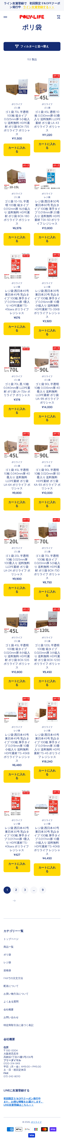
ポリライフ (36, 1122)
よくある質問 (11, 1001)
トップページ (11, 939)
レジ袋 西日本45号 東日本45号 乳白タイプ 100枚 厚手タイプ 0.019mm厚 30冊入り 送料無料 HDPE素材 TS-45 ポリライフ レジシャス (47, 746)
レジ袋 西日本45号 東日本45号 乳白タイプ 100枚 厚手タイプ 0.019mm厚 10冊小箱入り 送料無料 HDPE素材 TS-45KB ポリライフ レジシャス (17, 747)
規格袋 (7, 970)
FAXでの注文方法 (13, 978)
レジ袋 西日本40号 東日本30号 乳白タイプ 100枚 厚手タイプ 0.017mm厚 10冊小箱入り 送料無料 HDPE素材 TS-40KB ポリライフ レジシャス (47, 841)
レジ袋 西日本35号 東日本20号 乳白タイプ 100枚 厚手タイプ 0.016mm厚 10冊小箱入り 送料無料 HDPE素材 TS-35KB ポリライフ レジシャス (47, 303)
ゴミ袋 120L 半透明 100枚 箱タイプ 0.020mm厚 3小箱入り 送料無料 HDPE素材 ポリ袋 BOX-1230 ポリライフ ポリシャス (47, 656)
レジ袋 (7, 962)
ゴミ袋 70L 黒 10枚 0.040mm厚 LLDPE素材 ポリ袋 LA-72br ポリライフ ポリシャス (17, 389)
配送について (11, 986)
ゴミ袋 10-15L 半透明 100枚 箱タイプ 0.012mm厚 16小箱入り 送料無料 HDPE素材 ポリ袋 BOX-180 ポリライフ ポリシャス (17, 212)
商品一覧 (9, 946)
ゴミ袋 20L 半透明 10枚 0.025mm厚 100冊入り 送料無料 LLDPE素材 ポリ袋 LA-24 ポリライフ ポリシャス (17, 565)
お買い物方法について (16, 993)
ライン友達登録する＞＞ (38, 7)
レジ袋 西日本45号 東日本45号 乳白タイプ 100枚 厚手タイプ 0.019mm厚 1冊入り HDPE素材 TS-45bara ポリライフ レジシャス (17, 302)
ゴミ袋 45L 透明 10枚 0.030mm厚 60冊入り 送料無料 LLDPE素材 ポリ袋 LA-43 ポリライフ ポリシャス (47, 121)
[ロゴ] (32, 17)
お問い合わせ (11, 1017)
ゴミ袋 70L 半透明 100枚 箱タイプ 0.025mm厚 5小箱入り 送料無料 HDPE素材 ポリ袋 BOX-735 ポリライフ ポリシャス (17, 123)
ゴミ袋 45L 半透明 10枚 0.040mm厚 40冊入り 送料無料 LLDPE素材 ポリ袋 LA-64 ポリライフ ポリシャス (17, 479)
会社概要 (9, 1009)
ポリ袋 (7, 954)
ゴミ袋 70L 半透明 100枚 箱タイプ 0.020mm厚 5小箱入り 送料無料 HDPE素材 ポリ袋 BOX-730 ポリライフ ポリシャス (47, 567)
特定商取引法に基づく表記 (18, 1025)
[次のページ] (13, 900)
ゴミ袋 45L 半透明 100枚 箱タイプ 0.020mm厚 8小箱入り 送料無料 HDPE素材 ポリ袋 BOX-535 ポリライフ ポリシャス (17, 656)
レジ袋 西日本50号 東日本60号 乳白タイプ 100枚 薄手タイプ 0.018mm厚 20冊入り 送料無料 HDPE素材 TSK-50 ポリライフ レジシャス (47, 212)
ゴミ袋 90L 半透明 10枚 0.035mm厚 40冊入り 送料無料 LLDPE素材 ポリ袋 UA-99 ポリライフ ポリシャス (47, 393)
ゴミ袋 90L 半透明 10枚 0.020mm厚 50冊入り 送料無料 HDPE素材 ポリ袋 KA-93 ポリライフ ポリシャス (47, 479)
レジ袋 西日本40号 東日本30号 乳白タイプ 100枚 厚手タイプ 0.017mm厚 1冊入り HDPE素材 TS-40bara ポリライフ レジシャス (17, 839)
